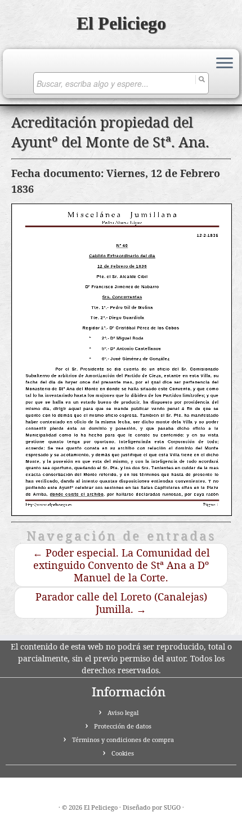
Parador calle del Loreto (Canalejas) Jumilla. (121, 603)
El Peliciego (121, 23)
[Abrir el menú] (224, 63)
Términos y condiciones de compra (123, 739)
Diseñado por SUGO (152, 807)
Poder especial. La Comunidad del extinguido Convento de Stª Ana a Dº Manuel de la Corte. (121, 565)
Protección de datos (122, 726)
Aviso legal (122, 712)
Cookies (122, 753)
